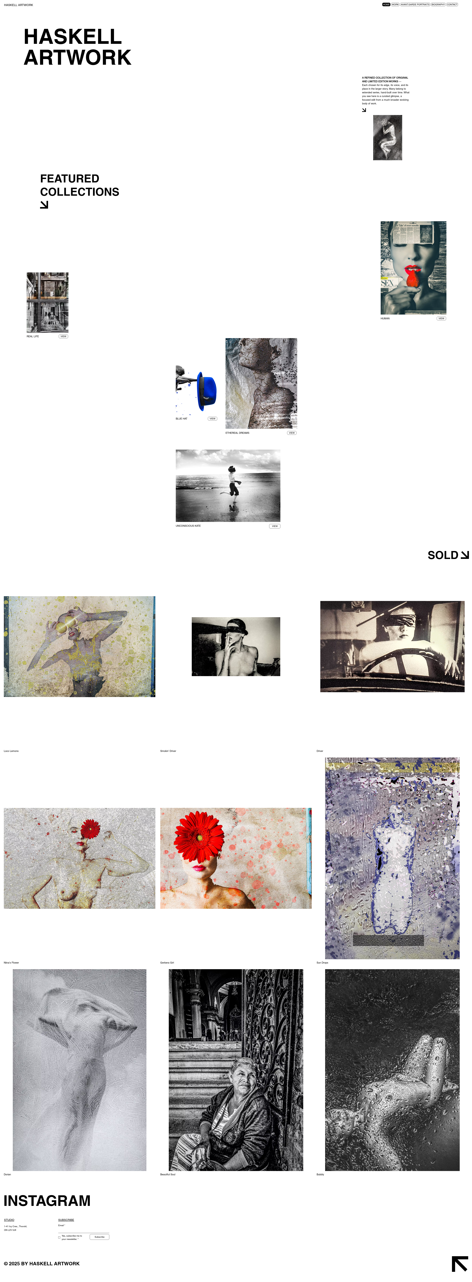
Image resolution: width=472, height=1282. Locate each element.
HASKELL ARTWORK (18, 5)
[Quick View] (79, 647)
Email (61, 1225)
